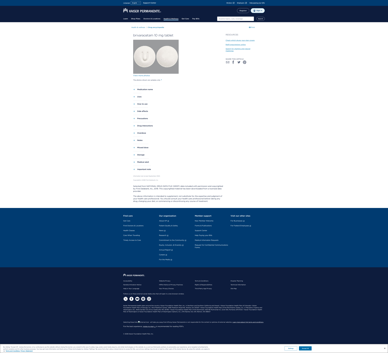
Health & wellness (138, 27)
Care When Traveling (131, 235)
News (161, 230)
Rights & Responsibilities (203, 285)
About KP (163, 221)
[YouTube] (137, 299)
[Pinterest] (143, 299)
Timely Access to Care (132, 240)
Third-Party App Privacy (203, 288)
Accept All (305, 348)
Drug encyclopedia (156, 27)
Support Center (149, 3)
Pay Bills (195, 19)
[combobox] (235, 19)
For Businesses (236, 221)
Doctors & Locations (151, 19)
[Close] (385, 348)
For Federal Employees (240, 226)
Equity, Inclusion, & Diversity (170, 245)
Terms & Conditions (201, 281)
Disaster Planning (237, 281)
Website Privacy (164, 281)
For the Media (164, 260)
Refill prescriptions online (236, 45)
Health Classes (129, 230)
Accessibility (127, 281)
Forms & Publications (203, 226)
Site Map (234, 288)
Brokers (229, 3)
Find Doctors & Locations (133, 226)
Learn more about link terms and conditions (247, 322)
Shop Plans (135, 19)
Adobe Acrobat (148, 326)
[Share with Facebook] (233, 62)
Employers (240, 3)
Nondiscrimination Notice (132, 285)
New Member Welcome (204, 221)
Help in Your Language (131, 288)
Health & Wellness (171, 19)
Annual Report (165, 250)
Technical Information (238, 285)
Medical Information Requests (206, 240)
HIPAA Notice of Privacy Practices (171, 285)
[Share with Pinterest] (245, 62)
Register (243, 11)
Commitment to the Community (171, 240)
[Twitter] (125, 299)
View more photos (141, 75)
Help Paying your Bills (203, 235)
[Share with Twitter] (239, 62)
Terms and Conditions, (13, 351)
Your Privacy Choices (166, 288)
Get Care (185, 19)
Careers (162, 255)
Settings (291, 348)
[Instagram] (149, 299)
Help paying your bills (257, 3)
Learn (125, 19)
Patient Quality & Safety (168, 226)
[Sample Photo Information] (161, 80)
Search (260, 19)
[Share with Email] (228, 62)
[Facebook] (131, 299)
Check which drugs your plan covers (240, 40)
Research (162, 235)
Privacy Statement (27, 351)
